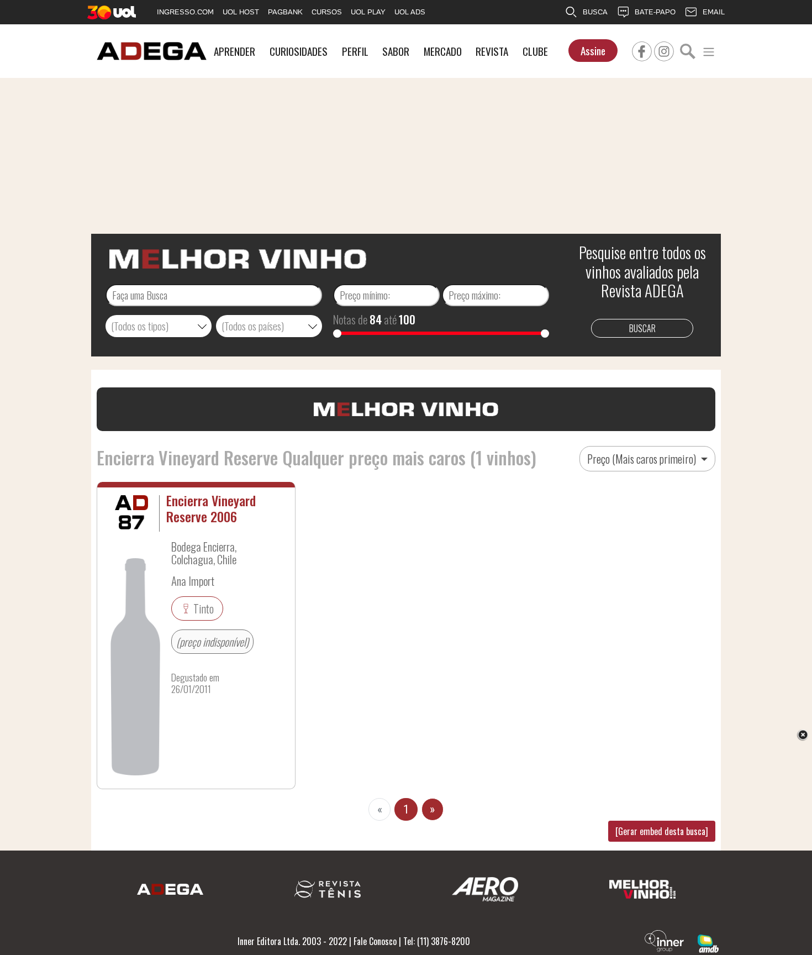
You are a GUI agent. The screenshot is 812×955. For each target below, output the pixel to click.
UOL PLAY (368, 12)
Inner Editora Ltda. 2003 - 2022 (292, 941)
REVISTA (492, 51)
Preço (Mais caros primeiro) (642, 458)
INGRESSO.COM (185, 12)
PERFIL (355, 51)
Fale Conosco (375, 941)
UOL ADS (409, 12)
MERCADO (443, 51)
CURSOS (327, 12)
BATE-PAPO (655, 12)
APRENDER (234, 51)
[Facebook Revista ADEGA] (642, 49)
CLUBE (535, 51)
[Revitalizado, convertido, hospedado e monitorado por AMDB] (708, 942)
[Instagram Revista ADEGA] (664, 49)
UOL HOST (241, 12)
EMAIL (714, 12)
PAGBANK (285, 12)
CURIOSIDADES (299, 51)
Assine (593, 51)
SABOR (395, 51)
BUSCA (595, 12)
